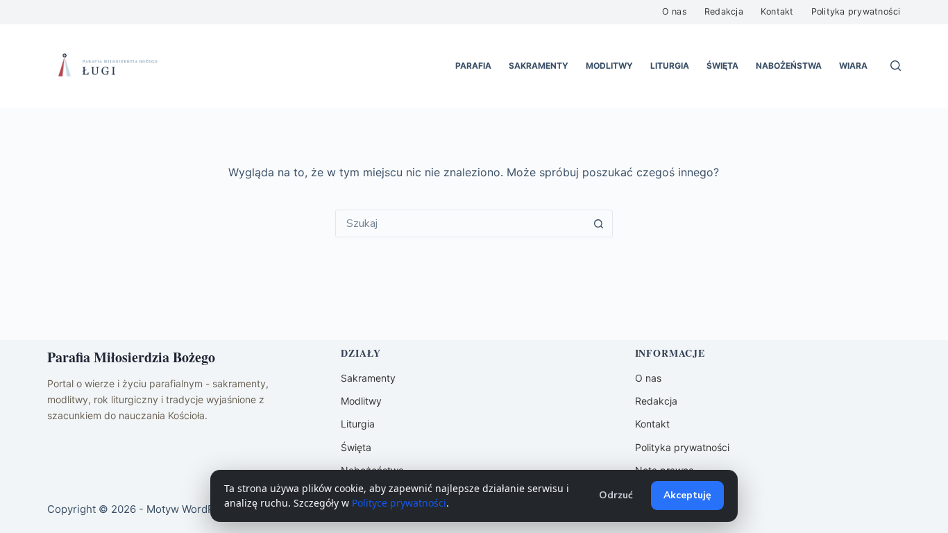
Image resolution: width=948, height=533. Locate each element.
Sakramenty (538, 65)
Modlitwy (609, 65)
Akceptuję (687, 495)
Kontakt (777, 11)
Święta (722, 65)
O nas (674, 11)
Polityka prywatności (856, 11)
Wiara (853, 65)
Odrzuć (616, 495)
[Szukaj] (895, 65)
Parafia (473, 65)
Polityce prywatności (399, 502)
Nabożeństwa (789, 65)
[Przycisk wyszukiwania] (599, 223)
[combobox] (461, 223)
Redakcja (723, 11)
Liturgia (669, 65)
